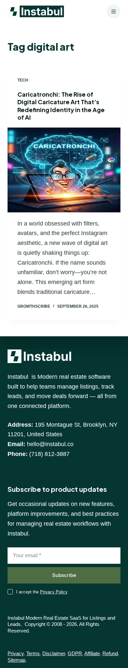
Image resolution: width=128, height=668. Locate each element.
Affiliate (92, 653)
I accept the (42, 591)
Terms (33, 653)
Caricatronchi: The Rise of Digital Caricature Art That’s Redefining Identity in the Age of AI (61, 105)
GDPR (75, 653)
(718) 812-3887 (49, 454)
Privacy (16, 653)
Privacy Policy (54, 591)
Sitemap (16, 660)
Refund (110, 653)
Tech (22, 80)
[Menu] (113, 11)
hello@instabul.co (50, 444)
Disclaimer (53, 653)
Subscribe (64, 575)
